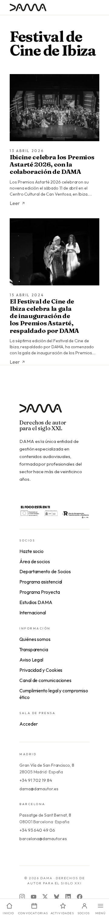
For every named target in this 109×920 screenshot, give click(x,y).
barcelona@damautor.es (43, 838)
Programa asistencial (40, 582)
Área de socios (34, 561)
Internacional (32, 613)
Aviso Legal (31, 660)
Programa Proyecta (39, 592)
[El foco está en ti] (54, 511)
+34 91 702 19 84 (35, 780)
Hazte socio (31, 551)
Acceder (28, 724)
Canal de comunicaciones (45, 680)
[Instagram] (22, 896)
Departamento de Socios (45, 571)
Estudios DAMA (35, 602)
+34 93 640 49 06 (37, 830)
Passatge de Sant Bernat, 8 (45, 815)
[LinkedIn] (68, 896)
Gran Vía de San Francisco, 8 (46, 765)
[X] (45, 896)
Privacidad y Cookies (40, 670)
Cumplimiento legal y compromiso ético (53, 694)
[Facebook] (79, 896)
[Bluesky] (56, 896)
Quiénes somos (35, 639)
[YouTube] (33, 896)
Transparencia (33, 649)
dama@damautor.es (38, 789)
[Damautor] (54, 412)
